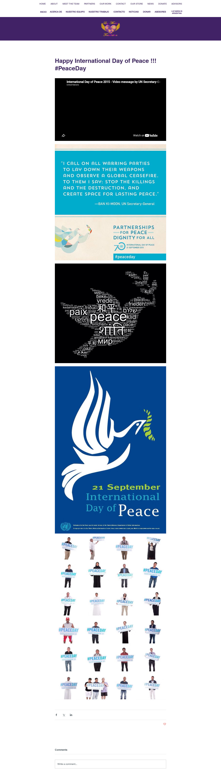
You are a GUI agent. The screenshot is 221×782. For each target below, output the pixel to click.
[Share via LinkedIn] (71, 714)
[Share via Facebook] (56, 714)
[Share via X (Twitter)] (63, 714)
